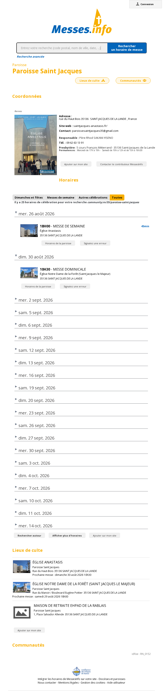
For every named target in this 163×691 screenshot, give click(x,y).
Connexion (147, 4)
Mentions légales (68, 682)
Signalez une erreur (95, 243)
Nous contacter (47, 682)
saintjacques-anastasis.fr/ (90, 126)
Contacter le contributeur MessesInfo (121, 164)
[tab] (29, 197)
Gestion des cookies (93, 682)
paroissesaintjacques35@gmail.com (95, 130)
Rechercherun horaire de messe (127, 48)
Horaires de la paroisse (58, 243)
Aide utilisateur (116, 682)
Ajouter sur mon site (76, 164)
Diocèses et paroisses (112, 679)
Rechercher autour (29, 535)
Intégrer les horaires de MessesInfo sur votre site (67, 679)
